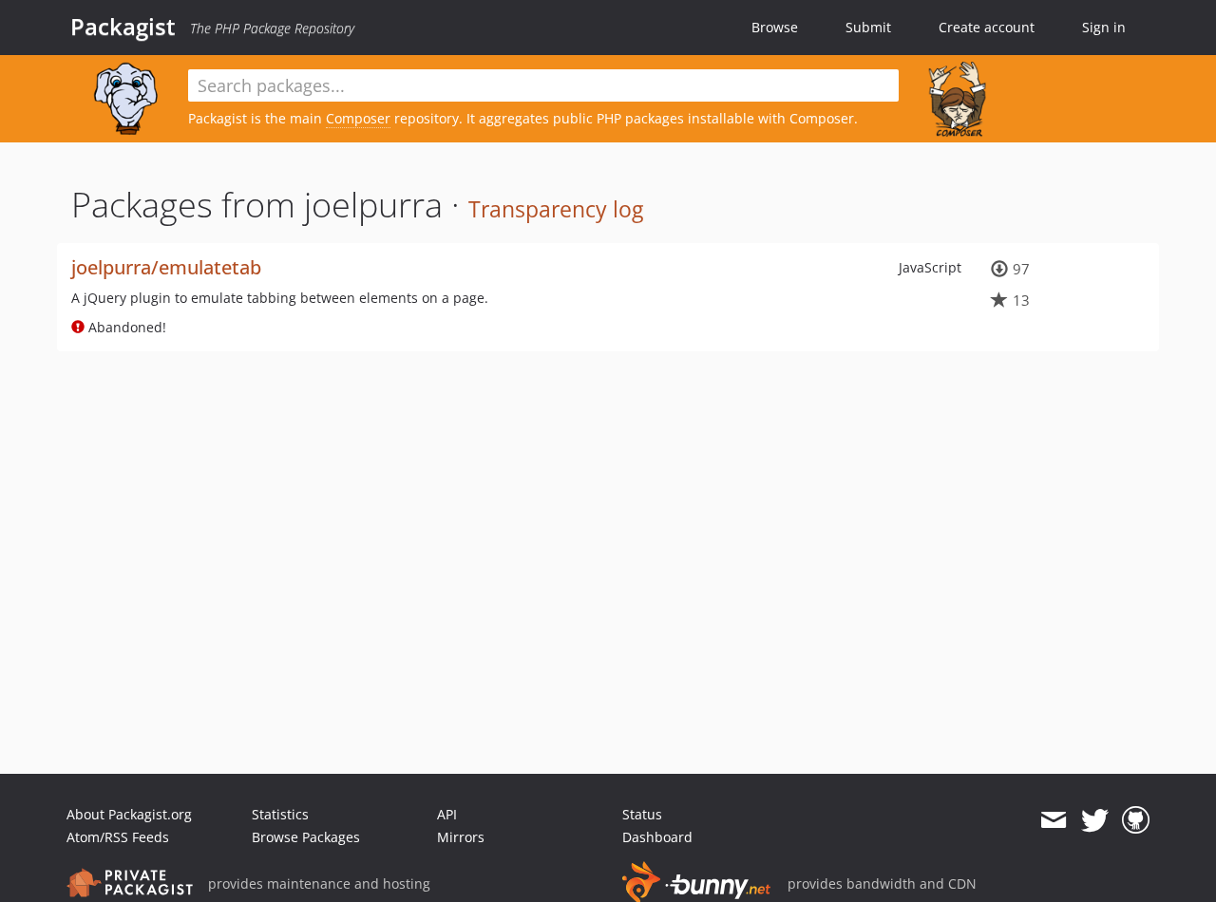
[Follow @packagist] (1095, 820)
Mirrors (460, 837)
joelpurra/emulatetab (166, 267)
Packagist (123, 26)
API (447, 814)
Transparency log (555, 209)
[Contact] (1053, 820)
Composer (358, 118)
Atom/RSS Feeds (117, 837)
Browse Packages (306, 837)
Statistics (280, 814)
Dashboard (657, 837)
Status (642, 814)
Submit (868, 27)
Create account (987, 27)
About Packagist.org (129, 814)
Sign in (1104, 27)
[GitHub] (1136, 820)
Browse (774, 27)
